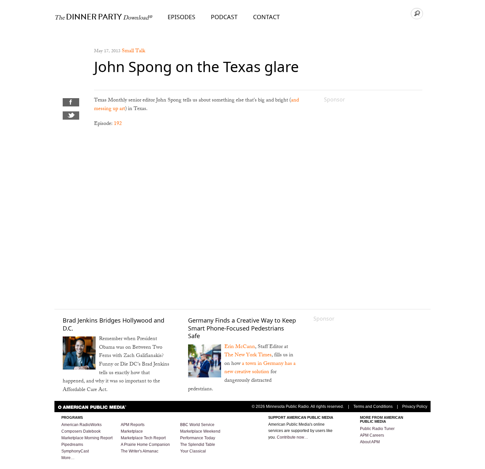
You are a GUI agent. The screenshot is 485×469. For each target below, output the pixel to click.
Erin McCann (239, 347)
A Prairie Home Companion (145, 444)
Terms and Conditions (373, 406)
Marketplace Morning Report (87, 438)
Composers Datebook (81, 431)
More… (68, 457)
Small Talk (133, 51)
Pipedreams (72, 444)
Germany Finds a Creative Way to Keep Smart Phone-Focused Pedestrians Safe (242, 328)
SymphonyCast (75, 451)
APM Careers (372, 435)
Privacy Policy (414, 406)
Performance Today (197, 438)
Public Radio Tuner (377, 428)
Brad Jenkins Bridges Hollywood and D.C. (113, 324)
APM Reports (133, 424)
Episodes (181, 17)
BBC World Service (197, 424)
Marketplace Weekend (200, 431)
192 (118, 124)
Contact (266, 17)
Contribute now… (292, 437)
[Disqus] (200, 217)
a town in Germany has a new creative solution (260, 368)
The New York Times (248, 355)
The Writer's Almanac (139, 451)
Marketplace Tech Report (143, 438)
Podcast (224, 17)
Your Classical (193, 451)
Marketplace (132, 431)
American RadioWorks (81, 424)
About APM (370, 442)
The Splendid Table (197, 444)
